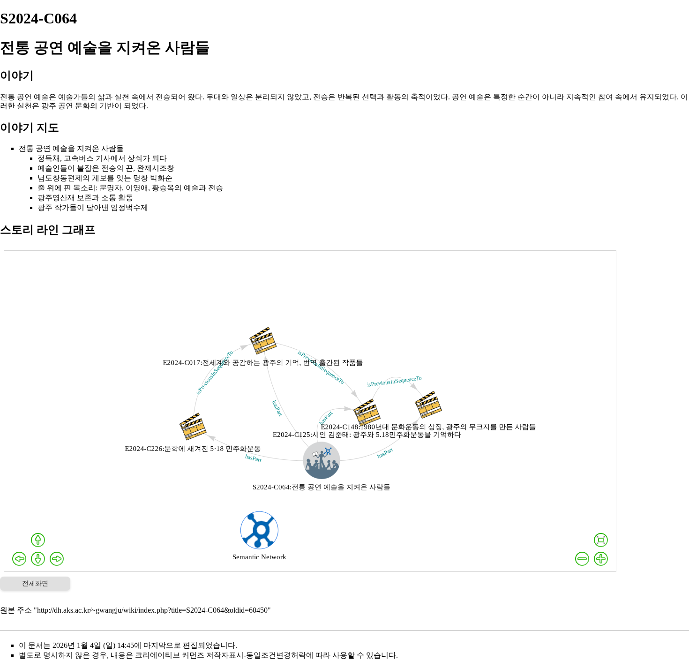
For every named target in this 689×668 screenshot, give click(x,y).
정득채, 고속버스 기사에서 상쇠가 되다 (102, 158)
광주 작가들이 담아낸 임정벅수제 (92, 207)
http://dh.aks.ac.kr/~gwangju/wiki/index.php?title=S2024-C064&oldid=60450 (152, 610)
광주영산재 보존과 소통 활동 (85, 198)
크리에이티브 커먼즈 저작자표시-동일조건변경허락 (220, 655)
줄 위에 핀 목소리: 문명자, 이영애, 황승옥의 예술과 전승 (130, 188)
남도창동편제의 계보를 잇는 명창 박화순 (104, 178)
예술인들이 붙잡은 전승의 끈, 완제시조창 (105, 168)
